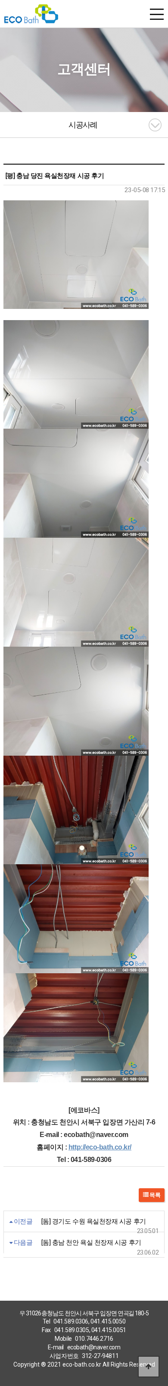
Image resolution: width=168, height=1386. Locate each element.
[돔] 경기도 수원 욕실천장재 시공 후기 (93, 1221)
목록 (155, 1195)
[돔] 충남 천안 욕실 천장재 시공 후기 (91, 1242)
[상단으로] (148, 1366)
